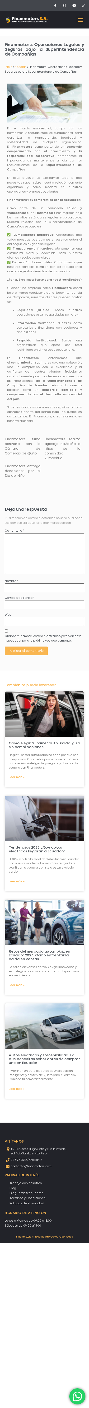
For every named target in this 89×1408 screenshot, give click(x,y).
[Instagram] (65, 5)
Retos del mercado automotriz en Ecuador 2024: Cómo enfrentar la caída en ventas (39, 955)
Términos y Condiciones (27, 1198)
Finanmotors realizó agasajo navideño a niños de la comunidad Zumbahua (62, 449)
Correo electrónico (19, 598)
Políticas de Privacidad (26, 1203)
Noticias (20, 67)
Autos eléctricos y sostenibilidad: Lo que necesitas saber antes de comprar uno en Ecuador (44, 1059)
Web (8, 615)
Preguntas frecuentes (26, 1193)
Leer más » (17, 777)
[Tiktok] (83, 5)
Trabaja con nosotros (25, 1183)
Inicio (8, 67)
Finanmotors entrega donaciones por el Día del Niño (23, 471)
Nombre (11, 581)
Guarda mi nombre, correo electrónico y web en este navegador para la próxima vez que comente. (43, 638)
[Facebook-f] (55, 5)
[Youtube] (74, 5)
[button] (80, 20)
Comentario (14, 530)
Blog (12, 1188)
